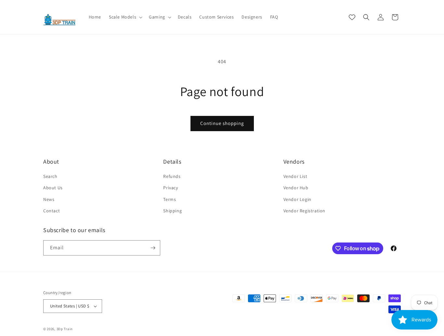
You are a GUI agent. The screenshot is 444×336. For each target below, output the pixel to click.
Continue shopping (222, 123)
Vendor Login (297, 199)
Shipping (172, 211)
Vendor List (295, 176)
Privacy (170, 188)
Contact (51, 211)
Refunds (171, 176)
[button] (125, 17)
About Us (53, 188)
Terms (169, 199)
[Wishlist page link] (352, 17)
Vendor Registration (304, 211)
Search (50, 176)
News (48, 199)
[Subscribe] (153, 247)
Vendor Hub (295, 188)
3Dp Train (65, 329)
